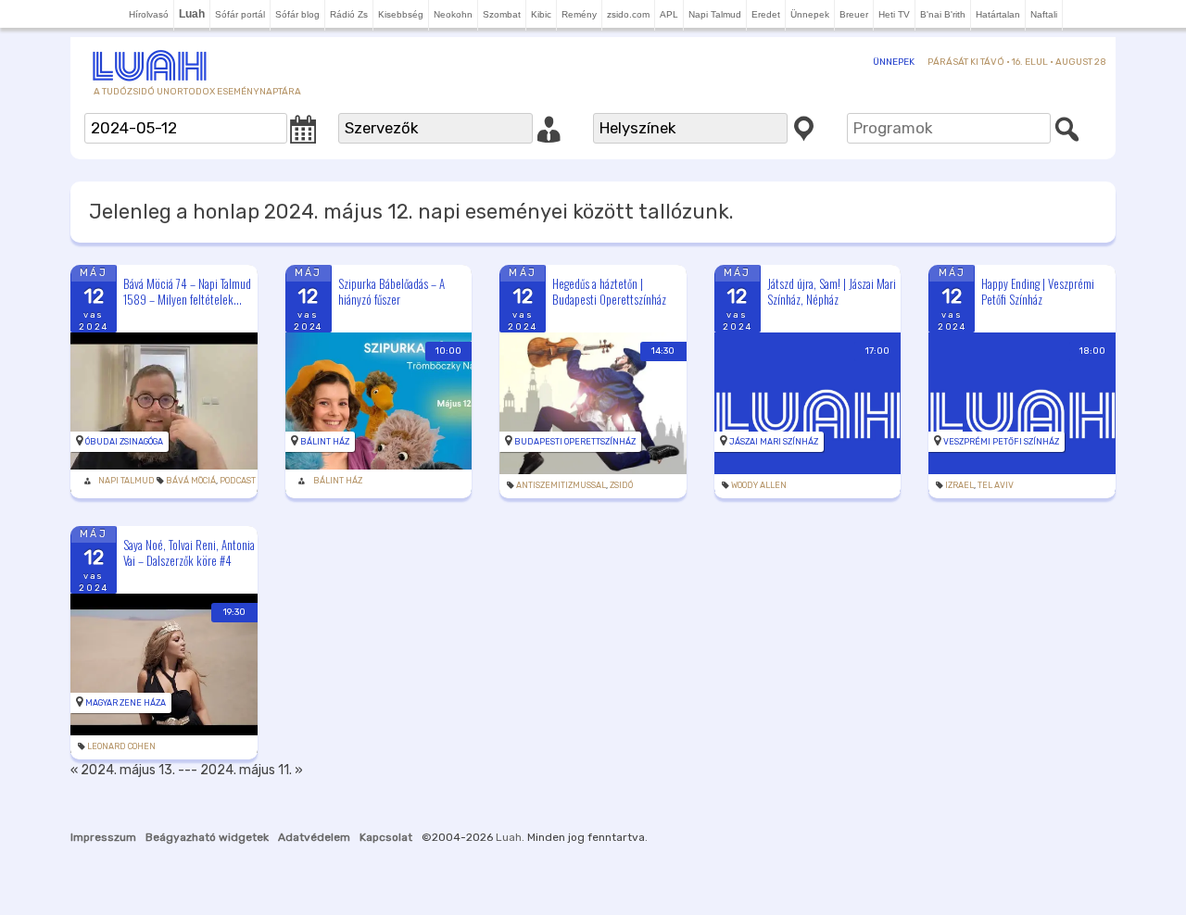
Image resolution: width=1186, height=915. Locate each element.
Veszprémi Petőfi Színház (1001, 441)
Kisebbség (400, 14)
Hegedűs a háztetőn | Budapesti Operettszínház (609, 291)
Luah (509, 837)
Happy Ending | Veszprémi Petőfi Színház (1037, 291)
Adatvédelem (314, 837)
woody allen (759, 485)
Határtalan (998, 14)
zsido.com (628, 14)
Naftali (1043, 14)
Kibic (541, 14)
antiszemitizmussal (561, 485)
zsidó (621, 485)
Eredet (765, 14)
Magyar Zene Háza (125, 703)
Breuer (853, 14)
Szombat (502, 14)
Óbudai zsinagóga (124, 441)
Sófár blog (297, 14)
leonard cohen (121, 746)
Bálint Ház (324, 441)
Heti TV (894, 14)
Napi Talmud (714, 14)
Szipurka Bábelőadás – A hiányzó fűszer (391, 291)
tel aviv (996, 485)
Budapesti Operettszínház (575, 441)
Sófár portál (240, 14)
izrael (959, 485)
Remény (579, 14)
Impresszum (103, 837)
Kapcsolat (386, 837)
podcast (238, 480)
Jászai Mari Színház (773, 441)
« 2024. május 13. (122, 770)
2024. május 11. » (251, 770)
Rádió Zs (349, 14)
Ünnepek (809, 14)
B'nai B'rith (942, 14)
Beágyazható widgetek (207, 837)
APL (669, 14)
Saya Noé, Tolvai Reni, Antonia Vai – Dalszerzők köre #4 (189, 552)
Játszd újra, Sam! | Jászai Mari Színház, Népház (831, 291)
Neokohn (453, 14)
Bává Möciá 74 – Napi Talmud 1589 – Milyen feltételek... (187, 291)
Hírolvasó (149, 14)
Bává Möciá (191, 480)
